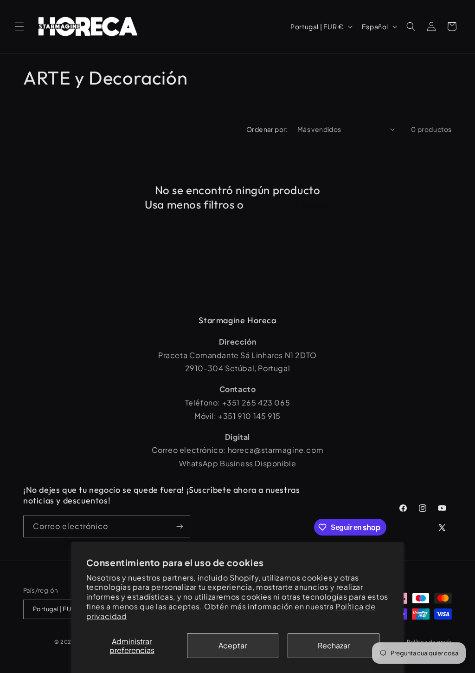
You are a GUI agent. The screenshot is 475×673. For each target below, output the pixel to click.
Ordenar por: (267, 129)
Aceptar (232, 645)
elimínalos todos (288, 204)
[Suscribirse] (179, 526)
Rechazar (334, 645)
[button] (19, 26)
